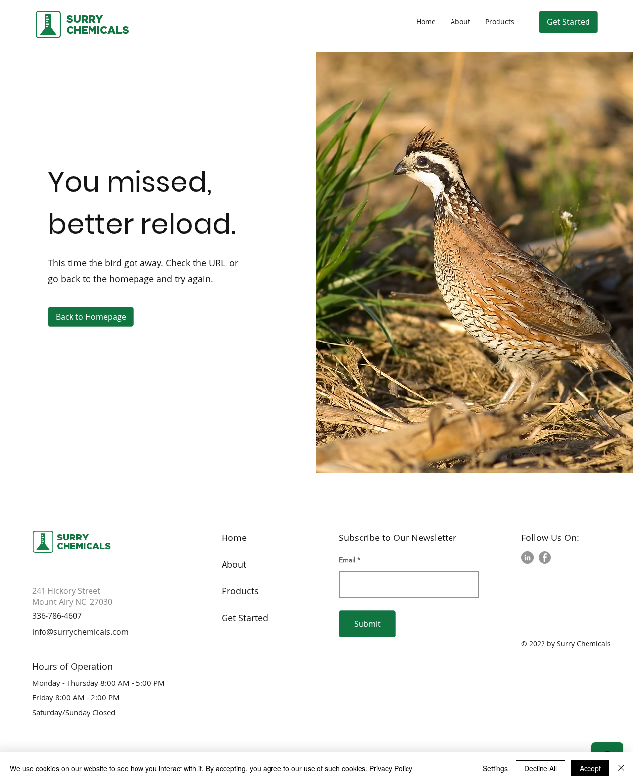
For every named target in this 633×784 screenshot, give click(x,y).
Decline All (540, 768)
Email (347, 559)
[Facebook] (545, 557)
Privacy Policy (390, 768)
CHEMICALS (84, 546)
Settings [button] (495, 768)
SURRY (84, 19)
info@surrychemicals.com (80, 631)
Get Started (245, 618)
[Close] (621, 768)
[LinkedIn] (527, 557)
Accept (590, 768)
